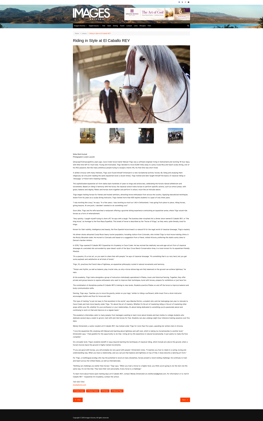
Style (109, 26)
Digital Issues (94, 26)
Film (149, 26)
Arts (103, 26)
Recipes (143, 26)
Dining (115, 26)
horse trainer (93, 391)
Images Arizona (79, 26)
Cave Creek (80, 391)
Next (184, 400)
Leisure (129, 26)
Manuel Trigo (117, 391)
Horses (105, 391)
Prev (79, 400)
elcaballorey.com (79, 385)
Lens (136, 26)
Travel (122, 26)
